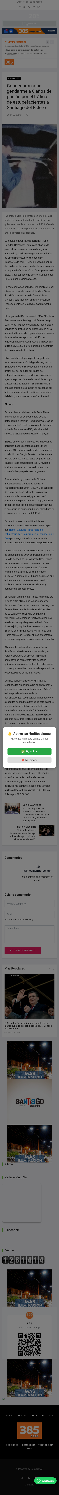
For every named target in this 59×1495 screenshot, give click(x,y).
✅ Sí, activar (29, 751)
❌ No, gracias (30, 760)
